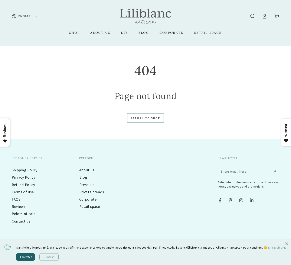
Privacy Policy (23, 177)
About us (86, 170)
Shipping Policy (24, 170)
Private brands (91, 192)
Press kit (86, 184)
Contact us (21, 221)
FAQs (16, 199)
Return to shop (145, 118)
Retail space (89, 206)
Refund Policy (23, 184)
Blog (83, 177)
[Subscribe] (276, 171)
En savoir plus (277, 247)
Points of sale (23, 213)
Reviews (19, 206)
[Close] (287, 244)
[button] (252, 16)
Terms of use (23, 192)
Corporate (88, 199)
